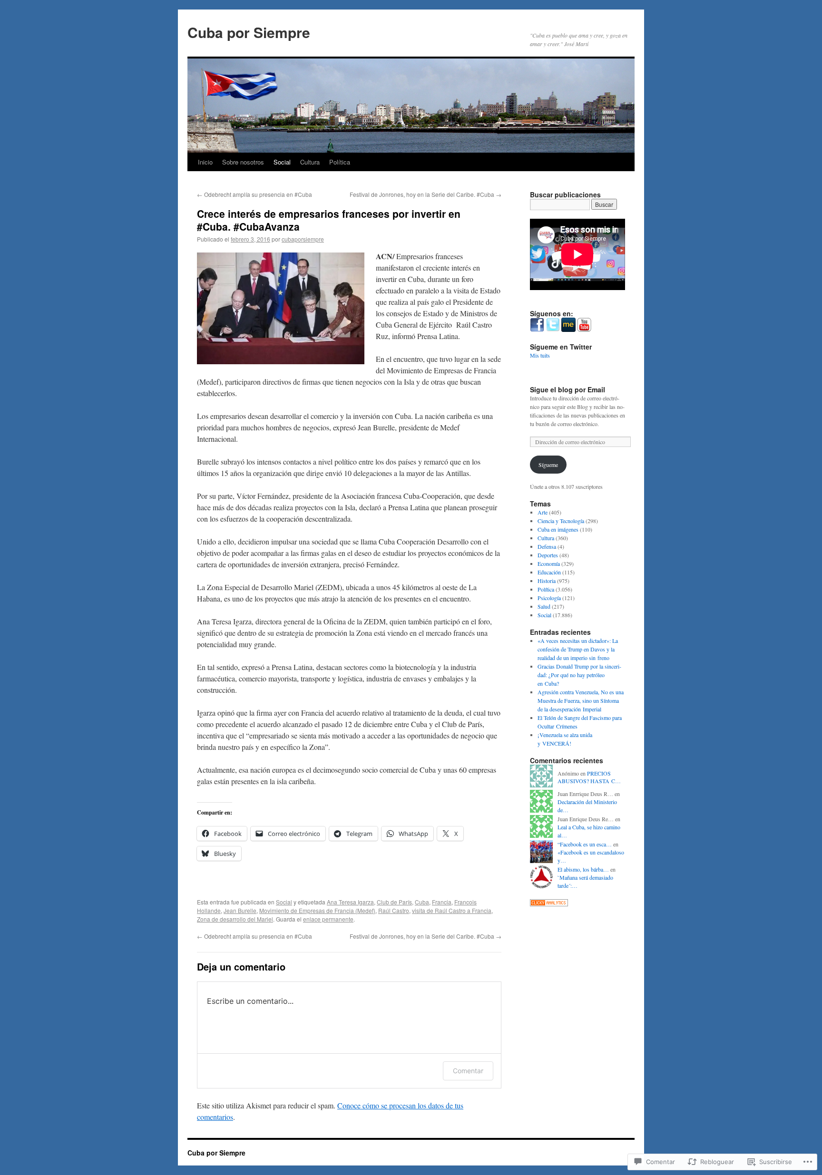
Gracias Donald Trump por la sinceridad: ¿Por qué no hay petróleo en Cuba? (579, 674)
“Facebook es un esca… (585, 844)
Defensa (547, 546)
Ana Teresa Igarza (350, 902)
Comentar (468, 1071)
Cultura (310, 161)
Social (282, 161)
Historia (547, 580)
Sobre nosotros (243, 161)
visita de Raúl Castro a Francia (451, 910)
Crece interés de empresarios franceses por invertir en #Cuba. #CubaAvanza (328, 219)
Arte (543, 512)
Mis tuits (540, 355)
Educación (549, 572)
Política (339, 161)
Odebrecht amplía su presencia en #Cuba (254, 194)
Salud (544, 606)
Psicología (549, 598)
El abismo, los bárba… (583, 869)
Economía (549, 563)
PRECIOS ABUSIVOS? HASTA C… (589, 777)
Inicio (205, 161)
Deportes (548, 555)
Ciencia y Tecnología (561, 520)
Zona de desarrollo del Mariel (235, 919)
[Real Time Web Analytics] (549, 904)
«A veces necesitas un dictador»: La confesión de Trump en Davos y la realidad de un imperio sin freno (578, 649)
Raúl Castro (393, 910)
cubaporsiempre (303, 239)
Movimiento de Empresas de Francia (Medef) (317, 910)
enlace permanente (328, 919)
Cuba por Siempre (248, 32)
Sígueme (548, 464)
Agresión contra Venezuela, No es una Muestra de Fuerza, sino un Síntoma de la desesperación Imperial (581, 700)
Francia (441, 902)
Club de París (394, 902)
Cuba (422, 902)
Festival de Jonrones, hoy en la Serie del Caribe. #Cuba (425, 194)
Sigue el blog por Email (567, 389)
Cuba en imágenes (558, 529)
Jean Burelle (240, 910)
